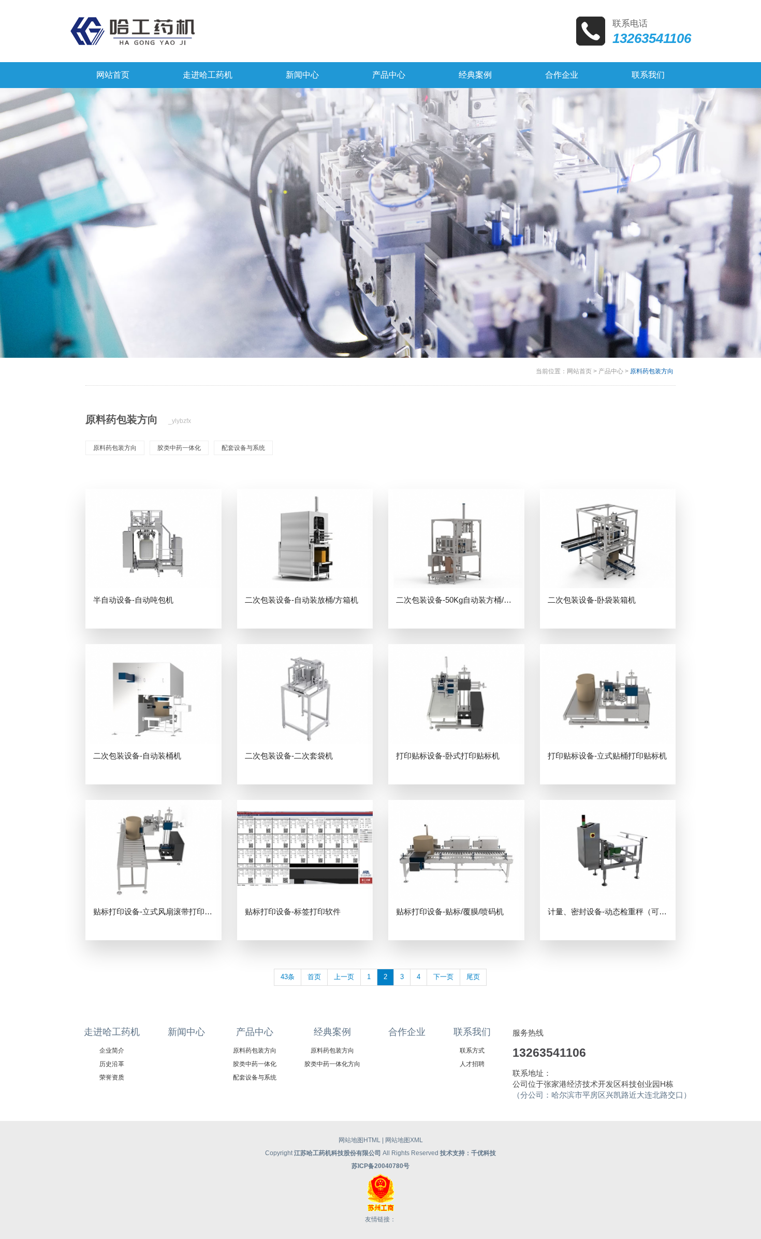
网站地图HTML (359, 1140)
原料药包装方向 (652, 371)
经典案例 (332, 1032)
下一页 (443, 977)
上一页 (344, 977)
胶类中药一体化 (179, 447)
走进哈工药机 (112, 1032)
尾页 (473, 977)
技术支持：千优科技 (468, 1153)
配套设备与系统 (243, 447)
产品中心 (610, 371)
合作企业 (407, 1032)
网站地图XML (404, 1140)
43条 (288, 977)
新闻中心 (186, 1032)
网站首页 (579, 371)
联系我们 (472, 1032)
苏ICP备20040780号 (380, 1166)
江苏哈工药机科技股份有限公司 (337, 1153)
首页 (314, 977)
